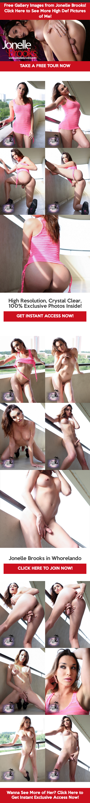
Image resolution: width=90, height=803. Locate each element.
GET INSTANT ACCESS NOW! (45, 316)
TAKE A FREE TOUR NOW (45, 66)
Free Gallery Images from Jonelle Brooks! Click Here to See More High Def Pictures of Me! (45, 11)
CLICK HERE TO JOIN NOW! (45, 568)
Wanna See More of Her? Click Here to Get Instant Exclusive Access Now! (45, 795)
